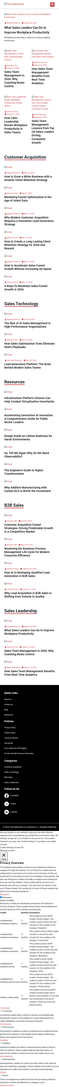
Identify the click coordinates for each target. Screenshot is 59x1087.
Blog (6, 710)
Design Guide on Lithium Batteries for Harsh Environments (28, 437)
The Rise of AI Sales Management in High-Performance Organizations (27, 324)
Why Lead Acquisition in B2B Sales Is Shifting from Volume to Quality (28, 594)
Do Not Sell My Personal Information (19, 753)
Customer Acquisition (13, 767)
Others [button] (3, 1072)
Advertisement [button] (6, 1056)
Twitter (12, 804)
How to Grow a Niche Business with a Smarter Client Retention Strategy (28, 178)
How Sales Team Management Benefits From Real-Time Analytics (42, 76)
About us (7, 699)
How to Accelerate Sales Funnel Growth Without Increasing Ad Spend (27, 267)
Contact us (8, 704)
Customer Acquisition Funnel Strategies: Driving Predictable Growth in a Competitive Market (28, 528)
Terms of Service (11, 738)
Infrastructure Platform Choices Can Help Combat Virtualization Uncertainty (29, 399)
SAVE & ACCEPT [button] (7, 1085)
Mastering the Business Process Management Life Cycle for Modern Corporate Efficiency (27, 552)
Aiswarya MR (11, 521)
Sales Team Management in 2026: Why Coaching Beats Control (14, 79)
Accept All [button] (18, 847)
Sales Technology (11, 772)
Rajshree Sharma (13, 23)
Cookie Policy (9, 733)
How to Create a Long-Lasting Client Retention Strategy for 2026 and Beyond (27, 245)
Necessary (7, 897)
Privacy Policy (9, 727)
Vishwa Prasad (12, 569)
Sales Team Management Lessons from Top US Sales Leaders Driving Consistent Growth (43, 131)
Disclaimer (8, 743)
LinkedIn (13, 812)
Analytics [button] (4, 1040)
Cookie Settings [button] (7, 847)
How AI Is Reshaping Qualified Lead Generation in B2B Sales (27, 574)
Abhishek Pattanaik (14, 360)
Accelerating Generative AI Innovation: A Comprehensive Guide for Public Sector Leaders (28, 419)
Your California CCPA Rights (15, 748)
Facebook (14, 795)
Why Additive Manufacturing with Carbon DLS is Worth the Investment (27, 489)
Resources (8, 715)
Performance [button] (6, 1024)
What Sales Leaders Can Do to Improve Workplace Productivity (29, 632)
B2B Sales (8, 777)
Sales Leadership (11, 782)
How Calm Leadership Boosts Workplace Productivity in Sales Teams (15, 125)
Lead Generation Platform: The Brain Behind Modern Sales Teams (27, 365)
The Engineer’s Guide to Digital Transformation (23, 472)
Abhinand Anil (12, 65)
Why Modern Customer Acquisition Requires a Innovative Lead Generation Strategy (29, 221)
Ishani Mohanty (40, 115)
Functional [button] (4, 1008)
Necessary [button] (4, 894)
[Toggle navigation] (52, 4)
